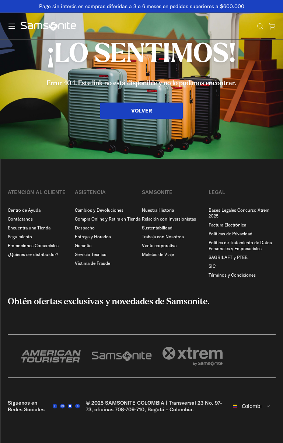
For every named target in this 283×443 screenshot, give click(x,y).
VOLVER (141, 110)
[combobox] (252, 406)
